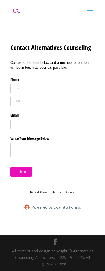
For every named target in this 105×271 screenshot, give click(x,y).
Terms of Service (63, 192)
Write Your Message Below (29, 138)
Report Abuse (39, 192)
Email (14, 115)
